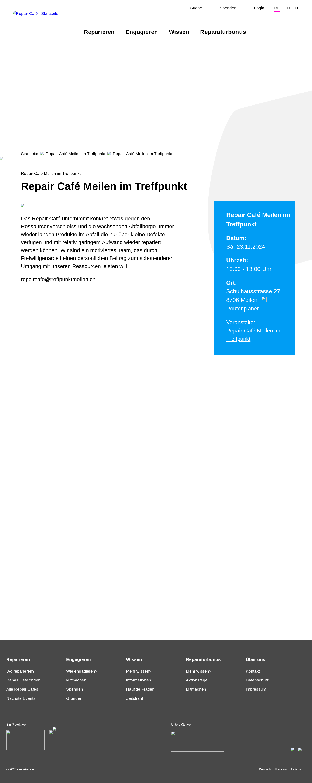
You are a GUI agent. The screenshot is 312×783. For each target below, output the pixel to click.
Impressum (256, 689)
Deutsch (265, 769)
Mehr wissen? (139, 671)
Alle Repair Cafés (22, 689)
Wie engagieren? (81, 671)
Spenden (74, 689)
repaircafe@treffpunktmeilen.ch (58, 279)
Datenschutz (257, 680)
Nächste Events (20, 698)
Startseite (29, 154)
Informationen (138, 680)
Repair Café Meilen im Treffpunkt (75, 154)
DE (277, 8)
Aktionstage (197, 680)
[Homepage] (35, 13)
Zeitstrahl (134, 698)
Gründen (74, 698)
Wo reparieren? (20, 671)
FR (287, 8)
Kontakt (253, 671)
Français (281, 769)
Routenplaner (242, 308)
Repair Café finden (23, 680)
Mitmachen (76, 680)
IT (297, 8)
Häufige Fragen (140, 689)
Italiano (296, 769)
